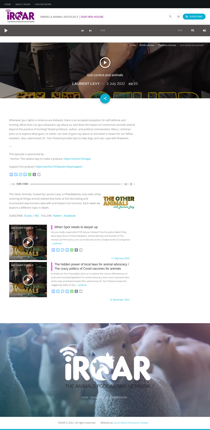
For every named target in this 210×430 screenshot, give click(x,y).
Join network (43, 4)
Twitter (57, 215)
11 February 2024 (120, 258)
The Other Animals (167, 45)
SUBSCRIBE (193, 16)
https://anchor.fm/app (77, 159)
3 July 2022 (115, 84)
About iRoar (22, 4)
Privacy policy (99, 397)
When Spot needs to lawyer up (76, 227)
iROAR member (147, 45)
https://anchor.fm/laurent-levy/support (58, 166)
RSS (36, 215)
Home (7, 4)
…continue (56, 243)
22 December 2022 (119, 299)
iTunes (28, 215)
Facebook (70, 215)
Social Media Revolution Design (130, 422)
